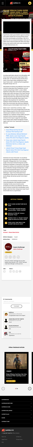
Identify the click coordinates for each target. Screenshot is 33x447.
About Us (4, 436)
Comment (16, 306)
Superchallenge (4, 18)
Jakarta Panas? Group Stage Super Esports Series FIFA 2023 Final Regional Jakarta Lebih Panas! (17, 150)
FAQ (3, 442)
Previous (3, 388)
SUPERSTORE (5, 421)
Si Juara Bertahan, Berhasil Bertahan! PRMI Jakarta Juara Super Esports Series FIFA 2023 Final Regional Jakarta (17, 136)
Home (1, 18)
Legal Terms (4, 439)
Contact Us (18, 436)
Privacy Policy (19, 439)
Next (29, 388)
